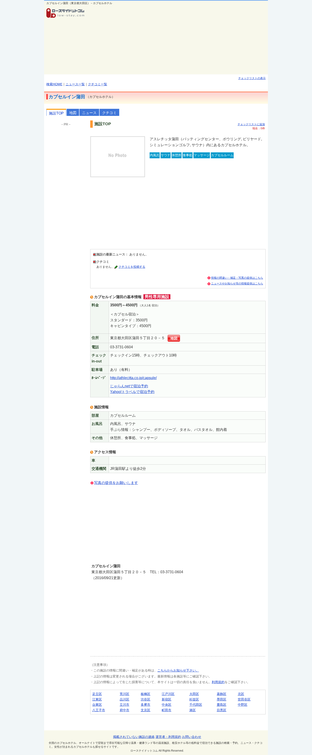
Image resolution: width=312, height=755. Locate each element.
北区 (241, 694)
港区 (192, 710)
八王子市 (98, 710)
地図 (73, 113)
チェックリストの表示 (252, 78)
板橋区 (145, 694)
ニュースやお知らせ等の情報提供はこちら (237, 283)
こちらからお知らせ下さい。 (178, 670)
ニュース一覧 (75, 84)
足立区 (97, 694)
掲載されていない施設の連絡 (134, 737)
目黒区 (221, 710)
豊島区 (221, 704)
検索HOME (54, 84)
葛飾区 (221, 694)
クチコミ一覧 (97, 84)
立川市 (124, 704)
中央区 (166, 704)
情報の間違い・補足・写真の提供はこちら (237, 277)
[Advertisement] (178, 40)
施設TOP (56, 113)
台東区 (97, 704)
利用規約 (218, 682)
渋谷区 (145, 699)
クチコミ (109, 113)
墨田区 (221, 699)
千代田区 (195, 704)
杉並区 (194, 699)
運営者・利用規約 (168, 737)
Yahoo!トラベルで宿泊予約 (132, 392)
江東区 (97, 699)
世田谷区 (244, 699)
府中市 (124, 710)
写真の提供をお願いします (116, 483)
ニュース (89, 113)
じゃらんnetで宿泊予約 (129, 386)
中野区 (242, 704)
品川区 (124, 699)
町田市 (166, 710)
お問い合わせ (191, 737)
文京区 (145, 710)
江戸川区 (168, 694)
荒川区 (124, 694)
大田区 (194, 694)
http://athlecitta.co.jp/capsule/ (133, 378)
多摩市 (145, 704)
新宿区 (166, 699)
